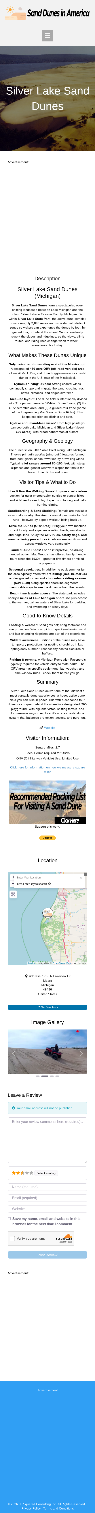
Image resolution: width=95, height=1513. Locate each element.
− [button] (13, 883)
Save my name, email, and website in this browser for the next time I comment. (46, 1221)
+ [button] (13, 877)
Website (49, 727)
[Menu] (47, 35)
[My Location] (49, 884)
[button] (14, 1053)
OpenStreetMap (62, 963)
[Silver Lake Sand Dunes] (47, 912)
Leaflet (32, 963)
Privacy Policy (31, 1508)
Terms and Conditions (58, 1508)
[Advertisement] (47, 218)
